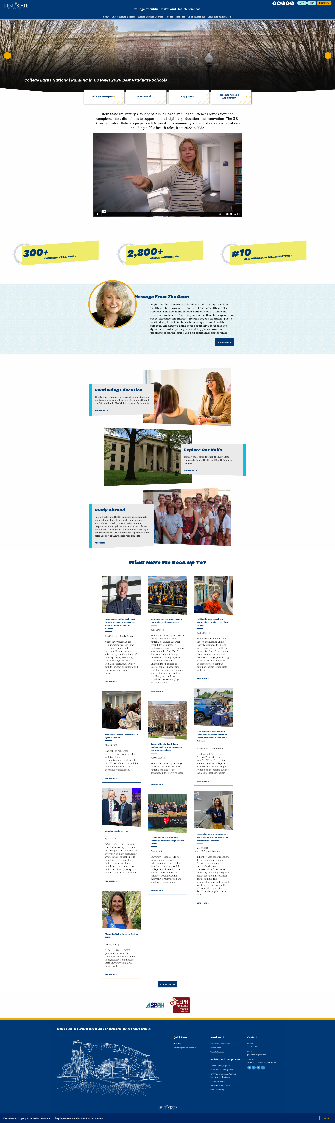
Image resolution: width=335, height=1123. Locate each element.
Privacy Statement (217, 1081)
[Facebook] (249, 1067)
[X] (254, 1067)
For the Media (215, 1047)
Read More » (111, 681)
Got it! (326, 1118)
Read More (223, 342)
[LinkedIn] (258, 1067)
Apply (302, 2)
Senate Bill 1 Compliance (220, 1085)
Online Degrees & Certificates (185, 1047)
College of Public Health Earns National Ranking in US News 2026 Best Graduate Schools (166, 747)
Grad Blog (177, 1043)
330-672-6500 (253, 1046)
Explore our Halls (203, 449)
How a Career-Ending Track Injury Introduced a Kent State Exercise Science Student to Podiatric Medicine (120, 623)
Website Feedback (217, 1051)
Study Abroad (110, 509)
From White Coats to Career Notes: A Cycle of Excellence (121, 736)
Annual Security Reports (220, 1065)
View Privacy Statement (92, 1118)
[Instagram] (263, 1067)
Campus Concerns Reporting (221, 1069)
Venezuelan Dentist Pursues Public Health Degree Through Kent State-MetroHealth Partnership (212, 837)
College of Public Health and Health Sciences (167, 8)
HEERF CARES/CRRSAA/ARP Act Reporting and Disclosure (223, 1075)
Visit (312, 2)
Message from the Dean (161, 296)
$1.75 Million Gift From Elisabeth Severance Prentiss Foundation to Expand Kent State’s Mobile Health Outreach (212, 736)
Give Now (325, 2)
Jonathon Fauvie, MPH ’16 (116, 830)
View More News (167, 984)
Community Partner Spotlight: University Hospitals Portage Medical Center (167, 840)
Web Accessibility (217, 1089)
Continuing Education (119, 389)
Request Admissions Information (223, 1043)
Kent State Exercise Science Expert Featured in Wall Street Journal (166, 620)
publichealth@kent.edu (256, 1054)
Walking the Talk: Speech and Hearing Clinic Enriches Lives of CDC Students (213, 622)
